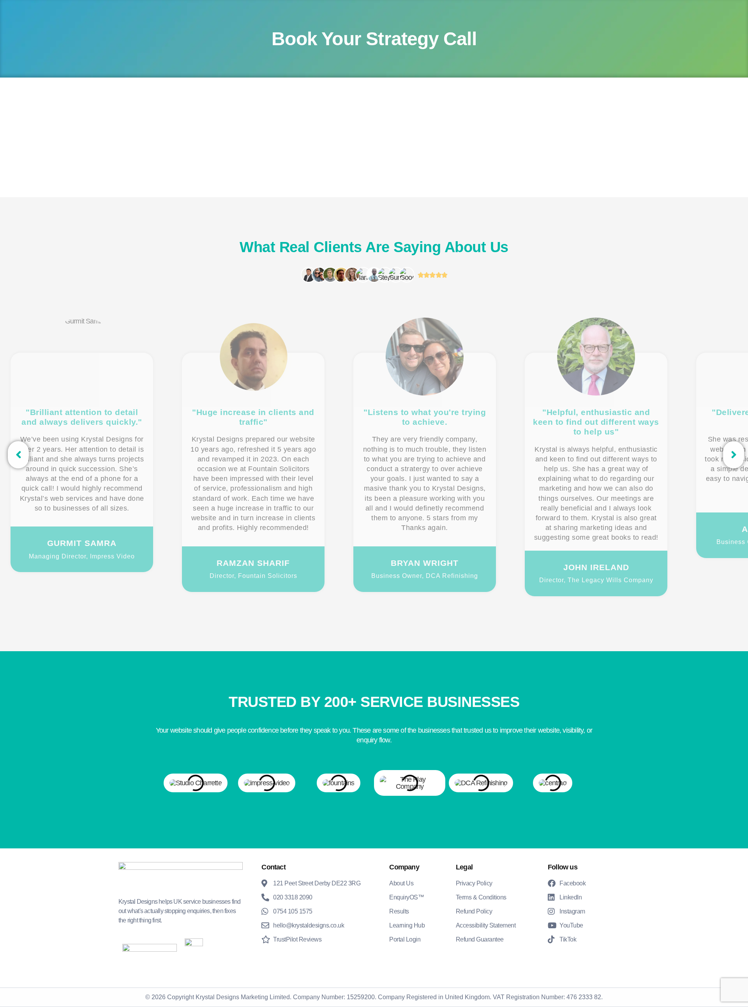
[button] (18, 454)
